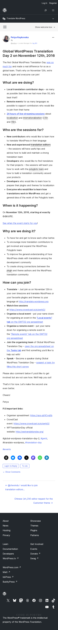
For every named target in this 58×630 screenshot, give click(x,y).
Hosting (6, 530)
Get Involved (36, 544)
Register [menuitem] (53, 3)
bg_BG (35, 43)
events (7, 449)
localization (12, 117)
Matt (6, 572)
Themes (34, 525)
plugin (9, 270)
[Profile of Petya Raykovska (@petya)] (6, 39)
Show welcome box (43, 27)
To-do (25, 466)
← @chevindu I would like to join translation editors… (21, 487)
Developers (8, 553)
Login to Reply (10, 466)
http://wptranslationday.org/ (30, 431)
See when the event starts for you (20, 223)
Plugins (33, 530)
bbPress (8, 577)
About (6, 521)
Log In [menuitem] (44, 3)
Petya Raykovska (20, 37)
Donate (35, 553)
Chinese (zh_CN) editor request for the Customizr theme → (33, 500)
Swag (34, 558)
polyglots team (36, 169)
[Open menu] (53, 10)
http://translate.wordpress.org (33, 301)
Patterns (34, 535)
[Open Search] (45, 10)
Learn (5, 544)
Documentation (10, 549)
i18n (13, 122)
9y (12, 40)
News (5, 525)
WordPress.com (12, 567)
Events (33, 549)
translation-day (33, 442)
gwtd (44, 438)
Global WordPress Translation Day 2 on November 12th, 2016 (29, 53)
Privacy (6, 535)
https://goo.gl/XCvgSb (41, 415)
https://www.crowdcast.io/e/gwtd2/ (27, 309)
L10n (45, 117)
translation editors (40, 144)
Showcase (35, 521)
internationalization (32, 117)
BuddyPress (10, 581)
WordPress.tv (11, 558)
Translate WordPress (16, 18)
